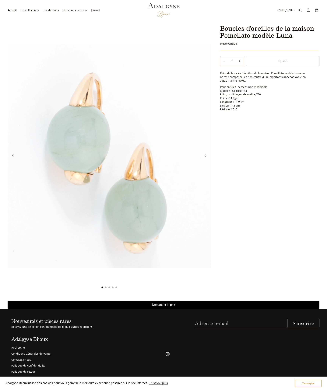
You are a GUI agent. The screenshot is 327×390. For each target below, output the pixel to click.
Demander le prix (163, 304)
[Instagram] (167, 354)
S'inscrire (303, 323)
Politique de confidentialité (28, 365)
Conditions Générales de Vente (31, 353)
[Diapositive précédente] (12, 156)
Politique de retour (23, 371)
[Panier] (317, 10)
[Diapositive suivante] (207, 156)
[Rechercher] (300, 10)
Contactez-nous (21, 359)
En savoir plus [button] (158, 383)
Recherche (18, 347)
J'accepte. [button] (308, 383)
